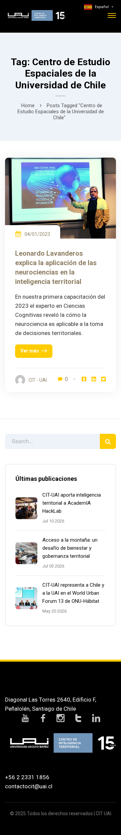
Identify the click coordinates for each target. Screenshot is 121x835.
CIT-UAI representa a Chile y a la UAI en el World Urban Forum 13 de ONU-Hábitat (73, 593)
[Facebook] (84, 379)
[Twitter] (103, 379)
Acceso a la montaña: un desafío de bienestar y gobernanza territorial (69, 548)
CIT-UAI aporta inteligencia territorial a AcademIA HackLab (71, 503)
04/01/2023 (37, 234)
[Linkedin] (93, 379)
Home (28, 105)
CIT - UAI (38, 380)
